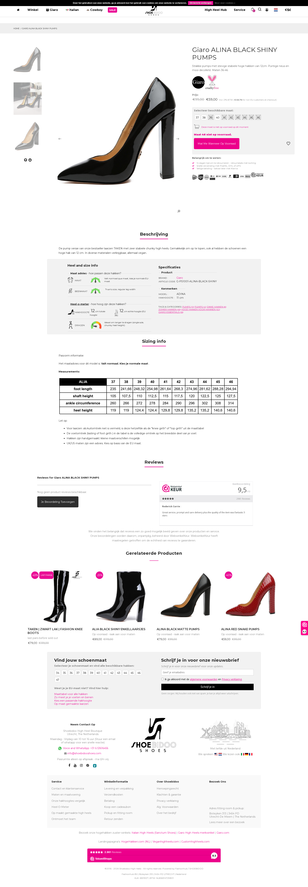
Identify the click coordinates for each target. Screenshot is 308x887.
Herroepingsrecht (168, 788)
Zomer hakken (169, 309)
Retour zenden (113, 819)
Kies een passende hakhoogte (73, 700)
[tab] (154, 235)
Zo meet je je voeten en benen (73, 697)
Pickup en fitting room (118, 813)
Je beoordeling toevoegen (58, 501)
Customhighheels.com (195, 841)
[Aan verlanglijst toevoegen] (288, 144)
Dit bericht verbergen (200, 3)
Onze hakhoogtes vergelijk (68, 800)
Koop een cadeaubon (117, 807)
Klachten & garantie (169, 794)
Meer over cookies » (225, 3)
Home (16, 28)
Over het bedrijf (166, 813)
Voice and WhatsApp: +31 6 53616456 (85, 748)
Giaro (179, 277)
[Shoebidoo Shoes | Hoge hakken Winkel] (154, 9)
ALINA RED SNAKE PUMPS (240, 629)
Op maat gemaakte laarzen (71, 703)
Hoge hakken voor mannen (200, 309)
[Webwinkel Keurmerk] (257, 175)
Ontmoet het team (64, 819)
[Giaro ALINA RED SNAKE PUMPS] (250, 596)
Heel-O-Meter (60, 807)
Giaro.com (223, 832)
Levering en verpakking (119, 788)
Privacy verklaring (168, 800)
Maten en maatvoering (66, 794)
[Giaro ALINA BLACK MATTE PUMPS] (186, 596)
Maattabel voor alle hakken (71, 694)
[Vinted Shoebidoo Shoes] (95, 765)
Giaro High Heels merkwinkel (196, 832)
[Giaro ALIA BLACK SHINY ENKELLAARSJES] (121, 596)
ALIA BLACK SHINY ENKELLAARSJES (118, 629)
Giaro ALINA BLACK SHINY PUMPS (39, 28)
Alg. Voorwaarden (167, 807)
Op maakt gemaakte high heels (71, 813)
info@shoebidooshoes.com (84, 753)
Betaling (109, 800)
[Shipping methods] (203, 177)
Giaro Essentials (170, 312)
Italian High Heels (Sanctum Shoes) (154, 832)
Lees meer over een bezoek (227, 822)
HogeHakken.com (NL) (135, 841)
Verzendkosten (113, 794)
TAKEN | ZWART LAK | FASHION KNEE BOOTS (55, 631)
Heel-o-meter (79, 304)
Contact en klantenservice (68, 788)
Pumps (188, 306)
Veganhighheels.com (166, 841)
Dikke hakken (216, 306)
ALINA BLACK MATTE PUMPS (178, 629)
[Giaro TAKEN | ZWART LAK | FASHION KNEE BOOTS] (57, 596)
